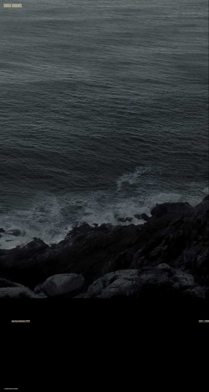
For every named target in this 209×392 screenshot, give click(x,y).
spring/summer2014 (21, 321)
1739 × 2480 (204, 321)
